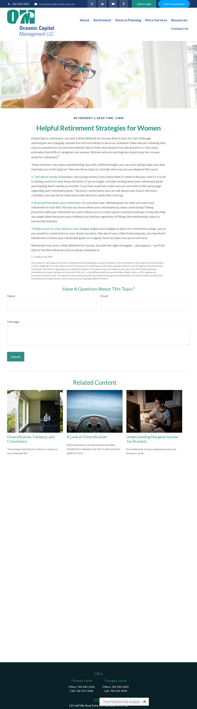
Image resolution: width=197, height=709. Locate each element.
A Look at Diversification (87, 437)
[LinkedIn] (102, 4)
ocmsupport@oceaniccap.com (57, 4)
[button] (84, 20)
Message (13, 321)
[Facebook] (123, 4)
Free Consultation (174, 4)
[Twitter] (92, 4)
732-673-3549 (118, 690)
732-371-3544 (84, 690)
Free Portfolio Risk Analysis (122, 702)
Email (104, 296)
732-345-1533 (86, 686)
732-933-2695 (20, 4)
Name (11, 296)
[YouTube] (113, 4)
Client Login (144, 4)
